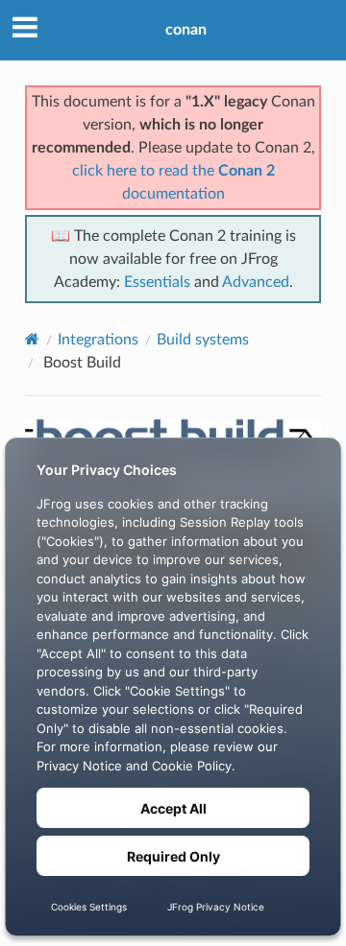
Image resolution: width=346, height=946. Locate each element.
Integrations (98, 339)
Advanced (255, 282)
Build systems (203, 339)
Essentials (157, 282)
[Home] (32, 339)
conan (186, 29)
